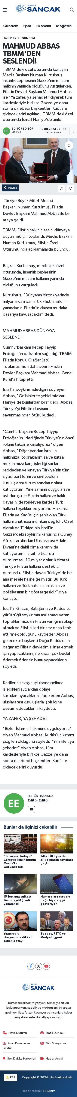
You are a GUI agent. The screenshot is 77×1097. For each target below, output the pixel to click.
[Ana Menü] (5, 10)
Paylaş (12, 187)
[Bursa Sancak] (38, 10)
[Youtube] (46, 966)
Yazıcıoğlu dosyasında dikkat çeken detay (18, 937)
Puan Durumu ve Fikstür (16, 1046)
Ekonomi (43, 26)
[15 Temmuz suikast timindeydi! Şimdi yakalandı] (20, 884)
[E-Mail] (31, 809)
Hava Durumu (18, 1033)
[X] (38, 966)
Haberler (9, 38)
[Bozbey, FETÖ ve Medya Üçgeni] (57, 921)
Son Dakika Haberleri (21, 1058)
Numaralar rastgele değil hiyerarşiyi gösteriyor (55, 900)
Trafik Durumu (54, 1033)
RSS (12, 1077)
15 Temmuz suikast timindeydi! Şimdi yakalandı (17, 900)
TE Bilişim (49, 1091)
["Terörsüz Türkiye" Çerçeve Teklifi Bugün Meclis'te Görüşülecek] (20, 843)
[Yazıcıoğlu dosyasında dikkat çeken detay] (20, 921)
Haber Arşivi (54, 1058)
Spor (27, 26)
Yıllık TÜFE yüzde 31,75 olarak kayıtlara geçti (56, 860)
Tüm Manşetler (55, 1043)
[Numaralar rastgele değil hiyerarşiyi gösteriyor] (57, 884)
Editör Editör (38, 800)
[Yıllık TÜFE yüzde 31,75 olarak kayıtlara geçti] (57, 843)
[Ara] (72, 10)
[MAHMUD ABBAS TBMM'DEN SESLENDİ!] (38, 160)
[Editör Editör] (14, 803)
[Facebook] (30, 966)
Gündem (10, 26)
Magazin (63, 26)
